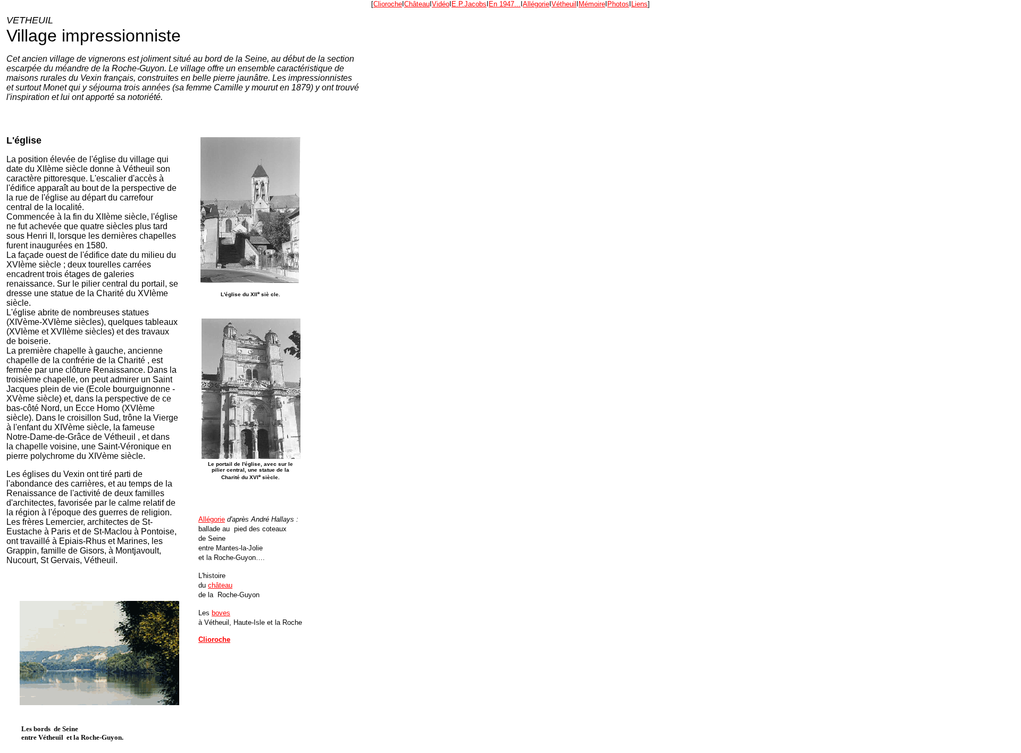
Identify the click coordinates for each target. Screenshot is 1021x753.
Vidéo (440, 4)
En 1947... (505, 4)
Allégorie (536, 4)
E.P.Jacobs (469, 4)
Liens (639, 4)
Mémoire (592, 4)
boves (221, 613)
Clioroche (387, 4)
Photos (618, 4)
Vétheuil (563, 4)
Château (417, 4)
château (220, 585)
